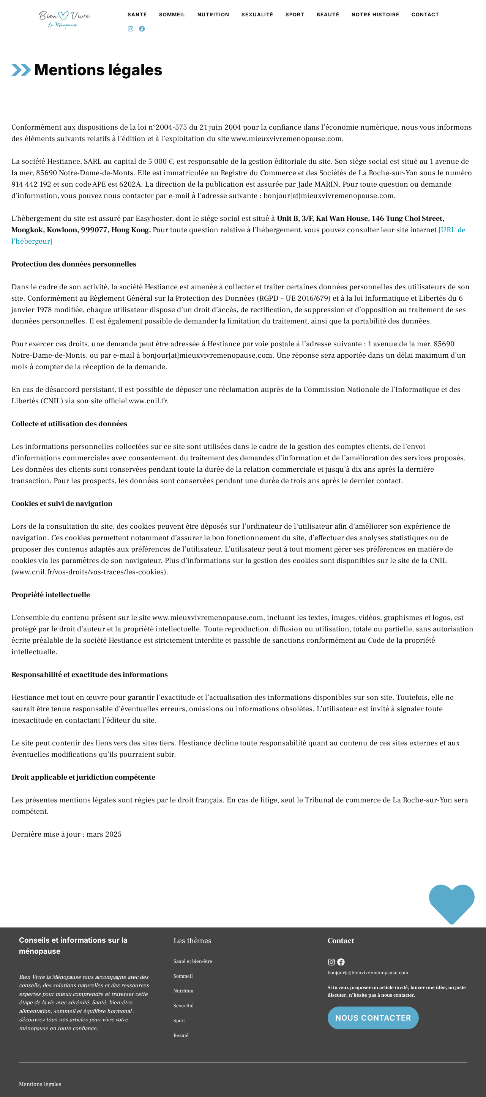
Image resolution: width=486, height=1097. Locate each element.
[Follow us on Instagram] (131, 30)
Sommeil (172, 14)
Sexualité (257, 14)
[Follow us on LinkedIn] (341, 962)
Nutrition (213, 14)
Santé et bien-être (193, 961)
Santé (137, 14)
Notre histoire (375, 14)
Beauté (328, 14)
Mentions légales (40, 1084)
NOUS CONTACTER (373, 1017)
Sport (295, 14)
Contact (425, 14)
